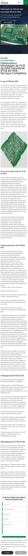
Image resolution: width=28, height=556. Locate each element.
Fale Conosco (8, 22)
